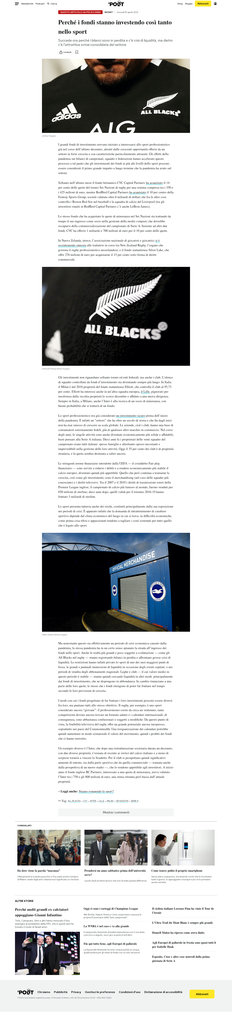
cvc (85, 801)
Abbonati (203, 3)
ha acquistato (154, 183)
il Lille (145, 391)
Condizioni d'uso (129, 992)
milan (110, 801)
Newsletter (27, 3)
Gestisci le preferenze (100, 992)
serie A (134, 801)
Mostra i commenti (116, 812)
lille (101, 801)
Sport (108, 12)
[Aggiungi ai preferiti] (76, 52)
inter (93, 801)
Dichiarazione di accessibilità (163, 992)
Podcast (40, 3)
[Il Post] (116, 3)
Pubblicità (60, 992)
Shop (180, 3)
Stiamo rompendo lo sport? (96, 791)
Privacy (76, 992)
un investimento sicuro (130, 415)
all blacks (74, 801)
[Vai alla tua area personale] (215, 3)
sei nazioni (122, 801)
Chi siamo (43, 992)
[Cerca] (48, 4)
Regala (188, 3)
